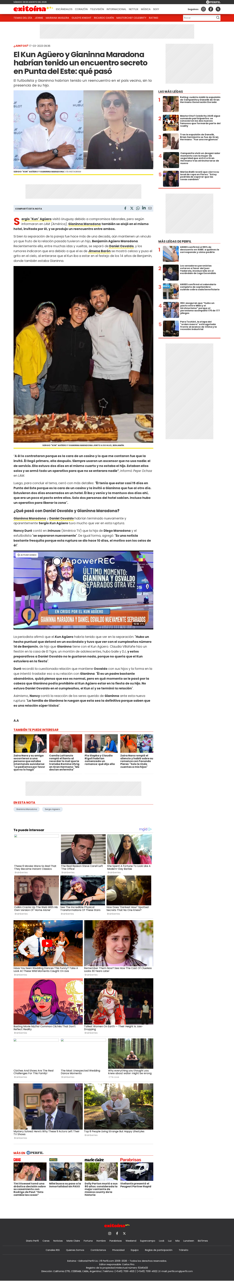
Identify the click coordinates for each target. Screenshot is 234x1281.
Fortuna (88, 1240)
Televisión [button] (97, 9)
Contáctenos (98, 1250)
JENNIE (39, 18)
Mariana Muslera (57, 18)
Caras (46, 1240)
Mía (177, 1240)
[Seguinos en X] (218, 9)
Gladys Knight (81, 18)
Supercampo (147, 1240)
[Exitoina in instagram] (203, 9)
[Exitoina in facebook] (210, 9)
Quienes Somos (75, 1250)
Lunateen (188, 1240)
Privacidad (118, 1250)
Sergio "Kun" (30, 219)
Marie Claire (73, 1240)
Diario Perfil (32, 1240)
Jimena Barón (99, 251)
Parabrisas (116, 1240)
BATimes (203, 1240)
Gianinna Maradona (26, 809)
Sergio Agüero (52, 809)
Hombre (101, 1240)
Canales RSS (53, 1250)
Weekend (131, 1240)
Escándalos (64, 9)
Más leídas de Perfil (174, 241)
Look (161, 1240)
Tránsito (183, 1250)
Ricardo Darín (104, 18)
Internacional (116, 9)
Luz (170, 1240)
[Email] (150, 209)
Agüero (46, 219)
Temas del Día (23, 18)
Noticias (58, 1240)
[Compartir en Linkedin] (144, 208)
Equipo (135, 1250)
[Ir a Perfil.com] (213, 3)
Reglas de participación (158, 1250)
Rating (153, 18)
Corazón (81, 9)
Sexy (156, 9)
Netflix (133, 9)
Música (146, 9)
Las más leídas (170, 92)
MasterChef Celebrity (131, 18)
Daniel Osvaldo (61, 518)
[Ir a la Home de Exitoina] (33, 9)
